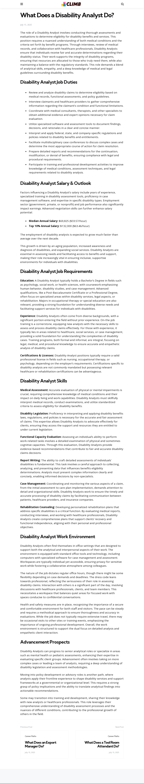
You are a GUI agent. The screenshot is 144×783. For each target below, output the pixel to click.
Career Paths (30, 736)
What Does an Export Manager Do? (40, 744)
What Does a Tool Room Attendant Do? (102, 744)
